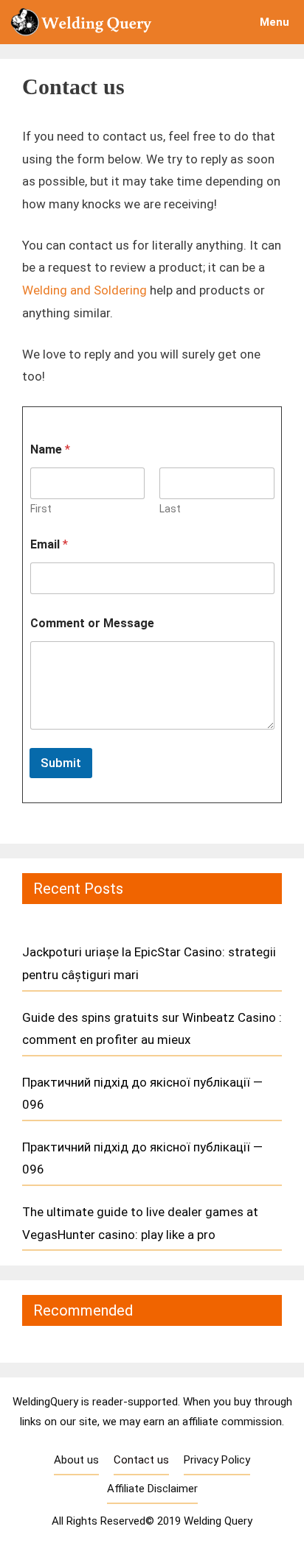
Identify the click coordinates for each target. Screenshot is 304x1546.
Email (49, 544)
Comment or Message (92, 623)
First (41, 509)
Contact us (141, 1459)
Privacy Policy (217, 1459)
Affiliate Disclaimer (152, 1488)
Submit (61, 762)
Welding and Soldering (84, 290)
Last (170, 509)
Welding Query (218, 1521)
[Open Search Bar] (203, 22)
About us (76, 1459)
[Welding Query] (84, 22)
